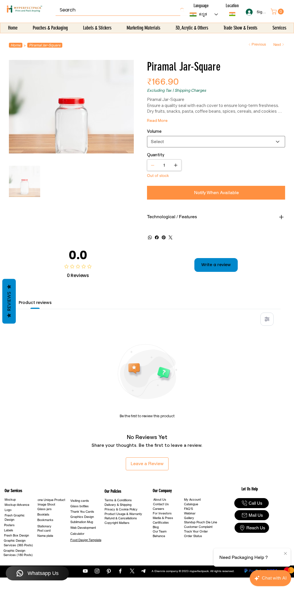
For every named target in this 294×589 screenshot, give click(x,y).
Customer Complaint (198, 527)
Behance (159, 536)
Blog (156, 527)
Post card (44, 530)
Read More (157, 120)
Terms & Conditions (118, 500)
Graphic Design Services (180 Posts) (18, 553)
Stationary (44, 526)
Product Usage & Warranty (123, 514)
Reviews (9, 301)
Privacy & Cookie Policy (121, 509)
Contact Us (161, 504)
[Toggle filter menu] (267, 319)
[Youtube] (85, 571)
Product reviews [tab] (35, 302)
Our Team (160, 531)
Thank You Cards (82, 512)
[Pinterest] (164, 237)
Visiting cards (79, 501)
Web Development (83, 528)
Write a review (216, 265)
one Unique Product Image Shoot (51, 502)
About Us (159, 500)
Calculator (77, 534)
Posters (9, 525)
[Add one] (175, 165)
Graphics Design (82, 517)
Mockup (10, 500)
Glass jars (44, 509)
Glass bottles (79, 506)
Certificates (161, 522)
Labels (8, 530)
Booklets (43, 514)
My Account (192, 500)
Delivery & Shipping (118, 505)
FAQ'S (188, 509)
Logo (8, 510)
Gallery (189, 518)
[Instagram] (97, 571)
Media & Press (163, 518)
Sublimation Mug (81, 522)
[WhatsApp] (150, 237)
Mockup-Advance (17, 505)
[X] (132, 571)
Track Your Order (196, 531)
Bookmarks (45, 520)
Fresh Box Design (16, 535)
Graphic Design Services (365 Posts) (18, 543)
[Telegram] (144, 571)
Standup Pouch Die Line (200, 522)
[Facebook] (157, 237)
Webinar (190, 513)
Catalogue (191, 504)
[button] (50, 28)
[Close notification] (285, 553)
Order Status (193, 536)
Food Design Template (85, 540)
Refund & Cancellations (121, 518)
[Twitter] (170, 237)
